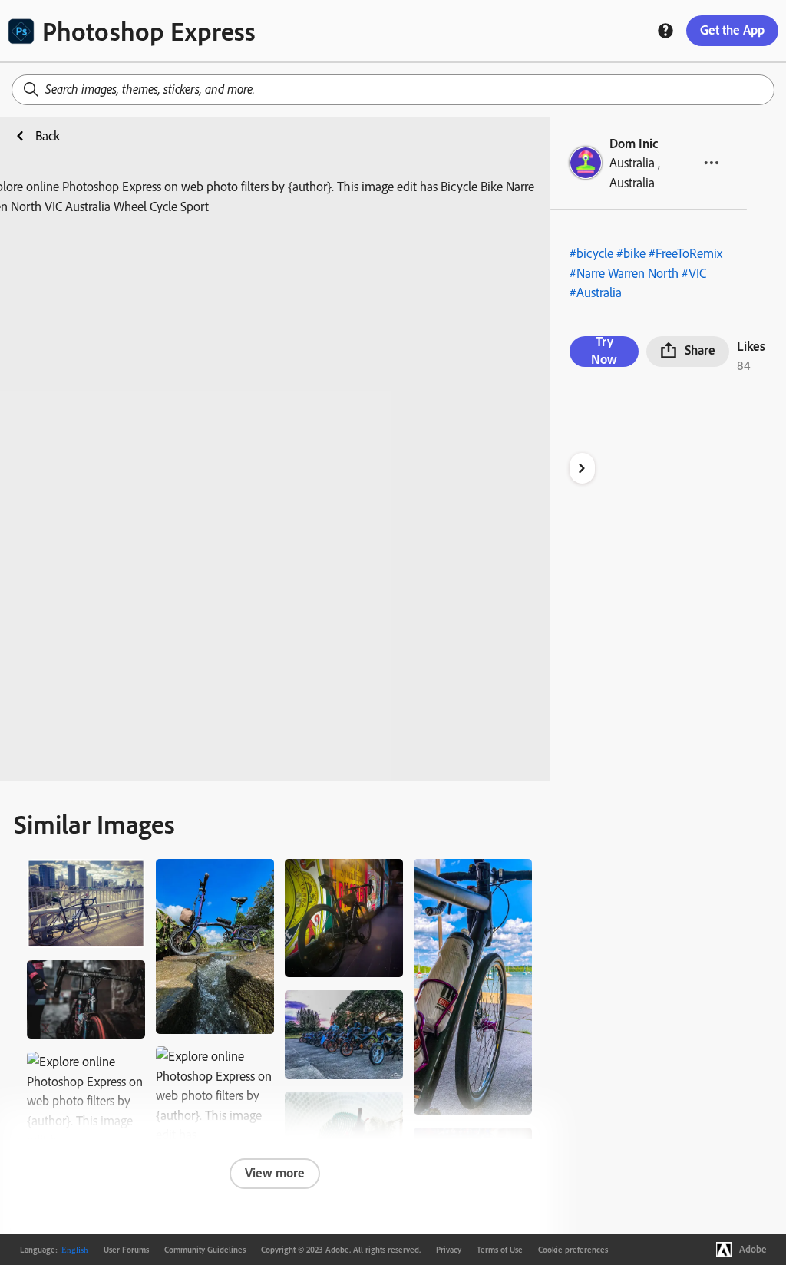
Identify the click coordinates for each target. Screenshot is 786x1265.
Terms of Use (500, 1249)
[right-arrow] (582, 468)
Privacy (448, 1249)
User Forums (126, 1249)
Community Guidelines (205, 1249)
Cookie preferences (573, 1249)
